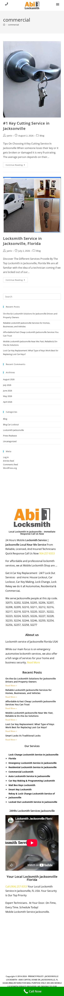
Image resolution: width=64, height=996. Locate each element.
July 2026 (7, 385)
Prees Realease (10, 435)
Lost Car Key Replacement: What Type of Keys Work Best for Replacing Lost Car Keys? (29, 726)
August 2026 (8, 379)
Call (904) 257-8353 (16, 886)
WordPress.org (10, 468)
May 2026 (7, 396)
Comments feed (10, 464)
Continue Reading (17, 164)
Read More (33, 662)
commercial (13, 24)
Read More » (11, 685)
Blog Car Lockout (11, 424)
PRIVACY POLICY (35, 976)
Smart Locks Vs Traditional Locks (23, 735)
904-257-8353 (47, 553)
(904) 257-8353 (15, 983)
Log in (6, 457)
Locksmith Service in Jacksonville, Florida (22, 241)
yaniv (9, 135)
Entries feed (8, 460)
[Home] (4, 24)
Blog (42, 135)
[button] (57, 4)
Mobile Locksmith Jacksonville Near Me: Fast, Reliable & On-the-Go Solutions (29, 714)
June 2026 (7, 390)
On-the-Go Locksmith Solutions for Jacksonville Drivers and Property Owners (30, 680)
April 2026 (7, 401)
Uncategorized (9, 441)
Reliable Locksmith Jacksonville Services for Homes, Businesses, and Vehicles (28, 692)
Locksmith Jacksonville (13, 430)
